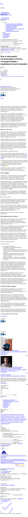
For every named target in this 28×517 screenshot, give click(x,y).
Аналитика (5, 403)
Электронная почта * (18, 43)
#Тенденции (3, 73)
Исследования (6, 36)
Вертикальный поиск (12, 414)
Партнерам (23, 455)
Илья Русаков (15, 350)
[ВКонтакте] (1, 95)
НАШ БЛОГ (3, 463)
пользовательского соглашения (8, 48)
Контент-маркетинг (10, 416)
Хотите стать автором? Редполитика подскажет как (12, 76)
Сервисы (5, 407)
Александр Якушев (6, 374)
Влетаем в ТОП (9, 30)
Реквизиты (6, 455)
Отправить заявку (5, 446)
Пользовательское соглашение (8, 485)
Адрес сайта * (16, 442)
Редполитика (4, 456)
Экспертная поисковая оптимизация (14, 25)
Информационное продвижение (10, 401)
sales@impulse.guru (5, 13)
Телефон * (15, 42)
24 (26, 355)
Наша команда (17, 455)
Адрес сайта (16, 44)
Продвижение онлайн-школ (12, 31)
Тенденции (4, 316)
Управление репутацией (11, 26)
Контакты (5, 37)
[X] (3, 95)
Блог (4, 32)
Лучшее (17, 416)
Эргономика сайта (7, 402)
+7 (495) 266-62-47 (5, 12)
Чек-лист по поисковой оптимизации (15, 463)
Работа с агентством (14, 420)
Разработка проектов (11, 27)
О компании (6, 34)
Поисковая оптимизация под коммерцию (17, 419)
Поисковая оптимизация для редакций (15, 28)
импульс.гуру (10, 483)
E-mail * (15, 394)
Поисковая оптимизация (9, 399)
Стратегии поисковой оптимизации (14, 23)
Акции (2, 455)
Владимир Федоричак (6, 86)
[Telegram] (5, 95)
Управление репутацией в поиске (15, 422)
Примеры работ (7, 33)
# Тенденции (4, 354)
